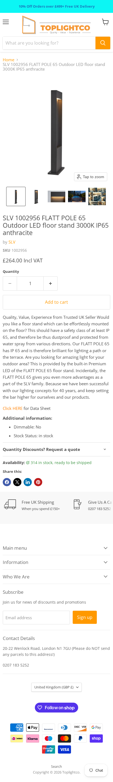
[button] (16, 196)
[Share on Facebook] (7, 482)
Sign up (84, 617)
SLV (12, 242)
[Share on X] (17, 482)
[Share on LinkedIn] (28, 482)
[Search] (102, 43)
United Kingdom (54, 687)
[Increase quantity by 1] (51, 283)
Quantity (11, 272)
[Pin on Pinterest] (38, 482)
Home (8, 59)
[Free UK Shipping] (38, 505)
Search (56, 766)
